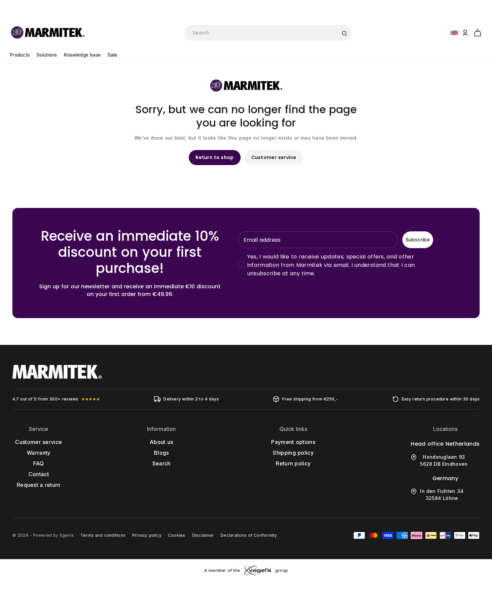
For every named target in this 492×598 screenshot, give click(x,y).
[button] (477, 32)
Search (161, 463)
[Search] (344, 33)
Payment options (293, 442)
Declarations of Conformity (249, 535)
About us (161, 442)
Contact (38, 474)
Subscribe (418, 239)
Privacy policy (146, 535)
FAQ (38, 463)
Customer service (274, 157)
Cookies (176, 535)
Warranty (39, 452)
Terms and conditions (103, 535)
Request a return (39, 485)
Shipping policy (293, 452)
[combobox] (268, 33)
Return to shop (214, 157)
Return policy (293, 463)
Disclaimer (203, 535)
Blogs (161, 452)
